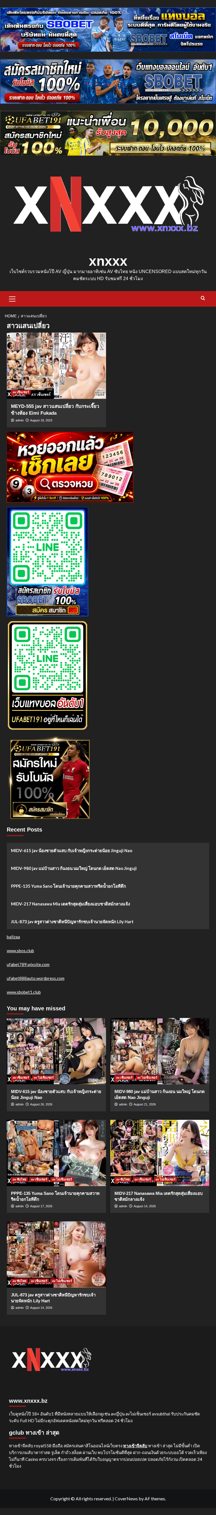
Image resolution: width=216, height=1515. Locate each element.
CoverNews (126, 1498)
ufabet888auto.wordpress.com (35, 978)
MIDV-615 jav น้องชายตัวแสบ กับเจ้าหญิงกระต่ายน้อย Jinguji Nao (71, 850)
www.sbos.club (20, 950)
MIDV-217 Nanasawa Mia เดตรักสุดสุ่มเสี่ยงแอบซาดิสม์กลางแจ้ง (70, 903)
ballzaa (13, 936)
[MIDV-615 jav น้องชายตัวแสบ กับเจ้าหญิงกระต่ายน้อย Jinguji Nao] (56, 1051)
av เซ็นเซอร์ (21, 392)
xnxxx (108, 261)
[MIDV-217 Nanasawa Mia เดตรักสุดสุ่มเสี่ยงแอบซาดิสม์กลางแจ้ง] (160, 1153)
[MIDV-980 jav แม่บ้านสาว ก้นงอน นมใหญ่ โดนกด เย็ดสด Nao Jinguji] (160, 1051)
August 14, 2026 (145, 1206)
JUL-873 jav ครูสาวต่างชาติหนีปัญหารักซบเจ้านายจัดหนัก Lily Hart (72, 921)
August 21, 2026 (145, 1104)
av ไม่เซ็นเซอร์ (44, 1077)
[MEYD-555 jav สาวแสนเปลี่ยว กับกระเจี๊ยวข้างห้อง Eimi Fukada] (56, 366)
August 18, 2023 (41, 420)
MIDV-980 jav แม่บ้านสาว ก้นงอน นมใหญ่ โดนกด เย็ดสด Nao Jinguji (74, 868)
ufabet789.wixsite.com (28, 964)
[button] (12, 298)
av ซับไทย (19, 1179)
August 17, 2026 (41, 1206)
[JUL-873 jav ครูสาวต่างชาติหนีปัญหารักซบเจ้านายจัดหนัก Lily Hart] (56, 1254)
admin (19, 420)
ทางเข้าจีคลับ (135, 1445)
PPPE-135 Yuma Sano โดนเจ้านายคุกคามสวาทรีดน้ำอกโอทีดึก (68, 886)
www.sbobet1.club (24, 992)
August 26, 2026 (41, 1104)
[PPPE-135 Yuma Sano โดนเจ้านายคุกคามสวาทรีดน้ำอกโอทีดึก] (56, 1153)
